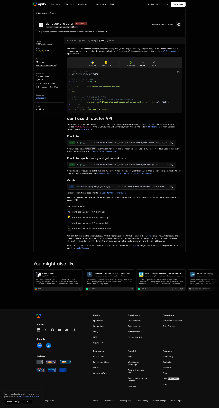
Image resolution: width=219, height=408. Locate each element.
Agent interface (100, 373)
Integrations (98, 326)
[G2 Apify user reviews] (40, 370)
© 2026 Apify (176, 401)
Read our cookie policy (29, 396)
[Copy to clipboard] (178, 72)
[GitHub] (53, 330)
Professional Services (172, 320)
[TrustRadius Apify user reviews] (52, 370)
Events (166, 368)
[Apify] (39, 4)
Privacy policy (125, 401)
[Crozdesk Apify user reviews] (63, 370)
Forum (95, 368)
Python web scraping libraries (137, 379)
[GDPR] (39, 346)
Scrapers (132, 386)
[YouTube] (60, 330)
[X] (46, 330)
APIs (130, 356)
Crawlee (97, 343)
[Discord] (67, 330)
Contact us (167, 362)
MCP (95, 337)
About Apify (168, 356)
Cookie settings (159, 401)
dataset (135, 245)
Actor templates (135, 326)
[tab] (71, 41)
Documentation (135, 320)
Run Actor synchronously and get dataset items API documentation (126, 173)
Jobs (171, 379)
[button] (103, 315)
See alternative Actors (162, 24)
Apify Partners (169, 326)
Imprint (95, 401)
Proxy (95, 332)
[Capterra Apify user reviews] (65, 362)
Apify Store (98, 320)
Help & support (99, 356)
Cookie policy (142, 401)
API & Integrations (170, 51)
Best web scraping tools (136, 371)
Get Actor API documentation (114, 193)
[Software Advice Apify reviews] (51, 362)
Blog (165, 373)
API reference (86, 129)
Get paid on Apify (135, 337)
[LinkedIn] (38, 330)
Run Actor (149, 236)
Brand (165, 384)
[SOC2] (49, 346)
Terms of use (109, 401)
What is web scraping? (133, 363)
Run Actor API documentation (105, 151)
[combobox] (178, 24)
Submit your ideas (101, 362)
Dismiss (27, 402)
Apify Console (82, 248)
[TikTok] (74, 330)
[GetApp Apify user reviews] (39, 362)
